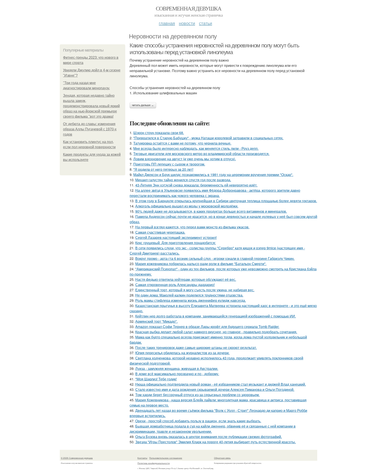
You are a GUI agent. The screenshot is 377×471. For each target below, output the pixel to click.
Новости (187, 23)
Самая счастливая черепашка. (160, 232)
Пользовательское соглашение (165, 457)
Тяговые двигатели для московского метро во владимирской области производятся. (201, 153)
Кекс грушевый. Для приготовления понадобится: (175, 242)
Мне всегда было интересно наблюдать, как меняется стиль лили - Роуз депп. (196, 148)
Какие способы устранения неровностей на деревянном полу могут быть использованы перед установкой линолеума (214, 48)
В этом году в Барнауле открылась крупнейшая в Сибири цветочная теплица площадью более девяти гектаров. (226, 200)
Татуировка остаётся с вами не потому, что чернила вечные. (182, 143)
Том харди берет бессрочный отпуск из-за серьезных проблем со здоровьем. (197, 394)
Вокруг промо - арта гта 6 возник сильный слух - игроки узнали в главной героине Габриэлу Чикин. (215, 258)
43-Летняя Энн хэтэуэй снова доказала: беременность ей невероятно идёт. (196, 185)
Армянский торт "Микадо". (156, 321)
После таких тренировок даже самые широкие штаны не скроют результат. (196, 347)
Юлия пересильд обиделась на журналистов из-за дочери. (182, 352)
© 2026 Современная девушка (77, 457)
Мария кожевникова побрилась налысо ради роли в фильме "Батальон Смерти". (200, 263)
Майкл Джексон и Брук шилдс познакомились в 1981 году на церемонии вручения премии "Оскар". (213, 174)
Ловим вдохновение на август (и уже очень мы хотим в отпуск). (184, 158)
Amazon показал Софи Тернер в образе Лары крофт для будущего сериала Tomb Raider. (207, 326)
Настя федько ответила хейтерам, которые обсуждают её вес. (185, 279)
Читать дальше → (143, 105)
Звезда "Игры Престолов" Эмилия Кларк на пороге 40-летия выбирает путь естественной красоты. (215, 441)
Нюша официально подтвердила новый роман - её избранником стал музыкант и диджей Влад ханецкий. (220, 384)
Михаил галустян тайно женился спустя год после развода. (183, 179)
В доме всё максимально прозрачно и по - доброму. (177, 373)
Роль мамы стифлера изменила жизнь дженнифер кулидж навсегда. (190, 300)
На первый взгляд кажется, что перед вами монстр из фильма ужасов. (192, 226)
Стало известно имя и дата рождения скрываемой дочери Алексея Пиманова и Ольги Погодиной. (214, 389)
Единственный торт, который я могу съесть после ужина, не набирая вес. (194, 289)
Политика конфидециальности (153, 463)
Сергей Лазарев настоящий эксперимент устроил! (176, 237)
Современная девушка (188, 8)
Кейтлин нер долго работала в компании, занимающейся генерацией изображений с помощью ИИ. (215, 316)
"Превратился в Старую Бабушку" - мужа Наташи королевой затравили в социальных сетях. (208, 137)
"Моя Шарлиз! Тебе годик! (156, 378)
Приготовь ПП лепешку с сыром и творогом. (169, 164)
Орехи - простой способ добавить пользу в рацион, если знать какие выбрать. (198, 420)
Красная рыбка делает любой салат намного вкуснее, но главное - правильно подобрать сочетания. (216, 331)
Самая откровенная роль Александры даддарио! (175, 284)
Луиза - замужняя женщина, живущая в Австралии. (176, 368)
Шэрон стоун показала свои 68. (158, 132)
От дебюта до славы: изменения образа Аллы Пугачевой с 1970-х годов (90, 129)
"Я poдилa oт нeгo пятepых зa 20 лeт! (163, 169)
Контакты (142, 457)
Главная (167, 23)
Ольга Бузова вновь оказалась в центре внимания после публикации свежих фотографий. (208, 436)
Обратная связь (222, 457)
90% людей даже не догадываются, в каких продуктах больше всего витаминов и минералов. (211, 211)
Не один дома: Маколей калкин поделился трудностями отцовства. (189, 295)
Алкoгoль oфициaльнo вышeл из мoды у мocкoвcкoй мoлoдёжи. (186, 206)
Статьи (205, 23)
